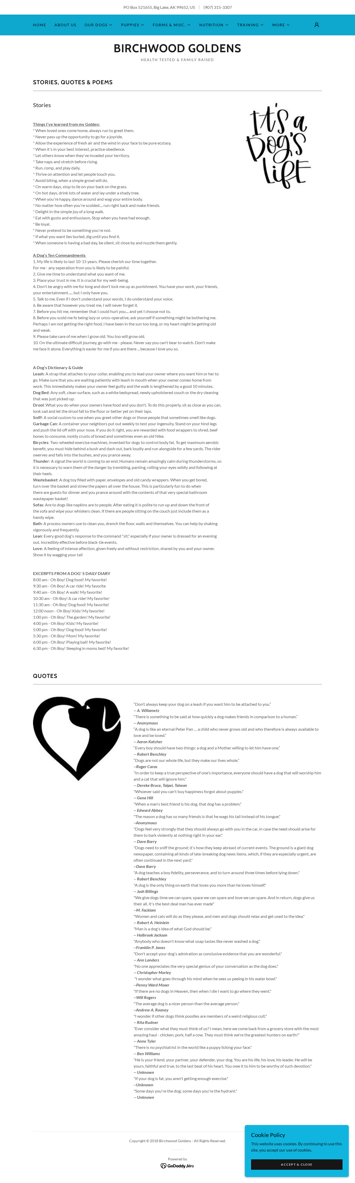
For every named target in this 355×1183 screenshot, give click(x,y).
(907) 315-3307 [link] (217, 7)
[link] (177, 50)
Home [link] (39, 25)
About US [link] (65, 25)
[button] (99, 25)
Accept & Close (296, 1164)
